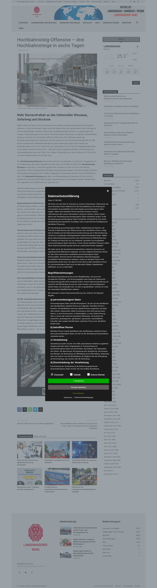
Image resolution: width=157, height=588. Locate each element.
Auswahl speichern (78, 387)
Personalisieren (78, 393)
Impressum (68, 397)
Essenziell (58, 375)
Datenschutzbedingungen (84, 397)
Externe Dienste (98, 375)
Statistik (77, 375)
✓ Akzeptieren (78, 381)
